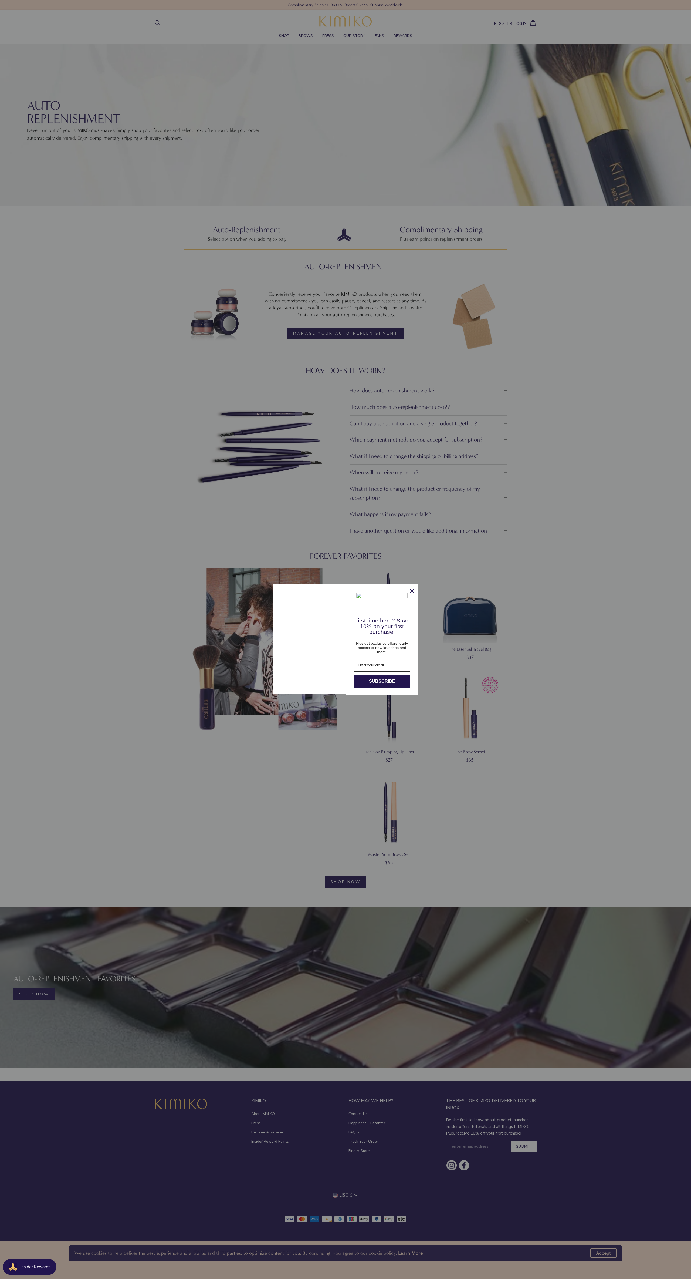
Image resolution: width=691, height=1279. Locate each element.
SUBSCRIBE (382, 681)
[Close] (411, 590)
